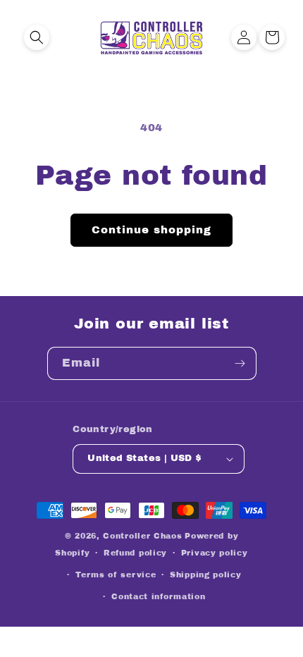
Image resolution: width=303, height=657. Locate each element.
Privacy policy (214, 552)
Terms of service (115, 574)
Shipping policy (206, 574)
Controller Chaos (142, 536)
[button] (36, 37)
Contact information (158, 596)
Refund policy (135, 552)
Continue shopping (151, 229)
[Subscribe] (240, 363)
